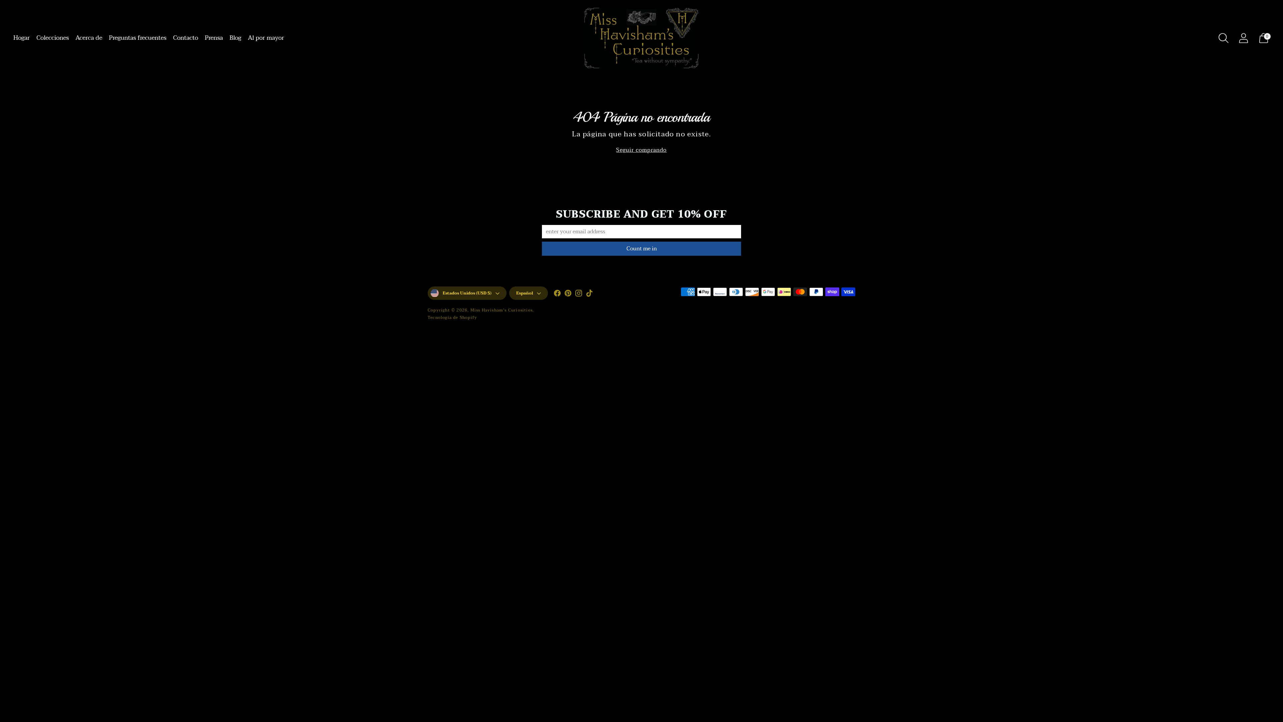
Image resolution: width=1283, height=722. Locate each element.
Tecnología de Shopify (452, 317)
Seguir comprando (641, 150)
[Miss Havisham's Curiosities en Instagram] (579, 294)
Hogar (21, 38)
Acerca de (89, 38)
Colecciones (52, 38)
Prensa (214, 38)
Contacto (185, 38)
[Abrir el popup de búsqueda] (1223, 38)
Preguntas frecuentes (137, 38)
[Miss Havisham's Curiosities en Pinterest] (568, 294)
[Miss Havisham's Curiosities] (641, 38)
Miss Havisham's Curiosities (501, 310)
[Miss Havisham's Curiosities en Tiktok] (589, 294)
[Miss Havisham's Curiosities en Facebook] (557, 294)
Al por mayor (266, 38)
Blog (235, 38)
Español (524, 293)
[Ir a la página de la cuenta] (1243, 38)
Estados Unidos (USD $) (467, 293)
